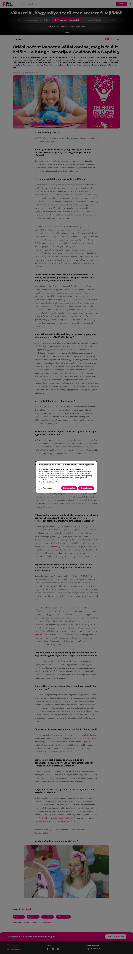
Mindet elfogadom (86, 488)
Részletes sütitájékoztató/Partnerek (50, 482)
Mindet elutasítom (69, 488)
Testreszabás (47, 488)
